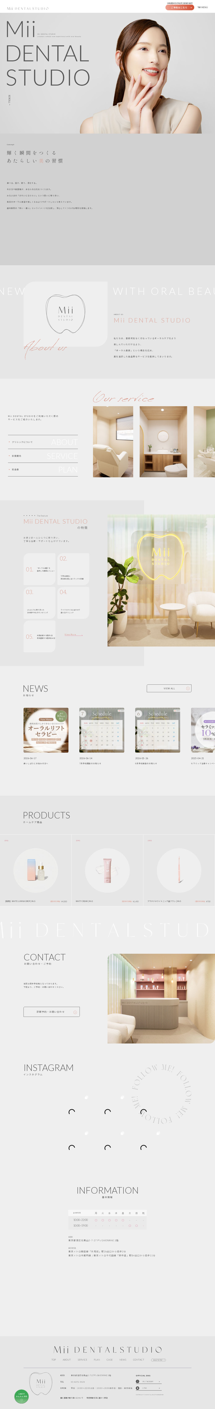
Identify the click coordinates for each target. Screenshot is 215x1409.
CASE (110, 1360)
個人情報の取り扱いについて (71, 1398)
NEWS (122, 1360)
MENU (204, 7)
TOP (53, 1360)
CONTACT (138, 1360)
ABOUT (67, 1360)
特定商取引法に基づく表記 (97, 1398)
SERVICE (82, 1360)
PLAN (97, 1360)
